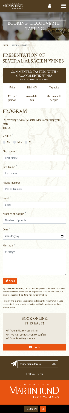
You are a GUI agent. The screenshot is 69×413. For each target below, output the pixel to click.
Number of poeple (14, 213)
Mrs (19, 142)
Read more (31, 408)
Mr (8, 142)
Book (36, 347)
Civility (8, 135)
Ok (43, 408)
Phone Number (11, 182)
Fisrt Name (10, 151)
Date (6, 229)
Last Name (10, 167)
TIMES (7, 127)
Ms (30, 142)
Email (7, 198)
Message (9, 245)
